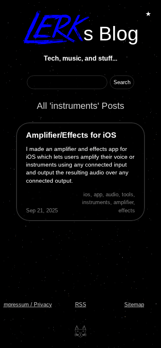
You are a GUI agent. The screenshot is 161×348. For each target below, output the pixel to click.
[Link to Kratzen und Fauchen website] (80, 331)
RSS (80, 304)
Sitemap (134, 304)
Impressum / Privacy (27, 304)
